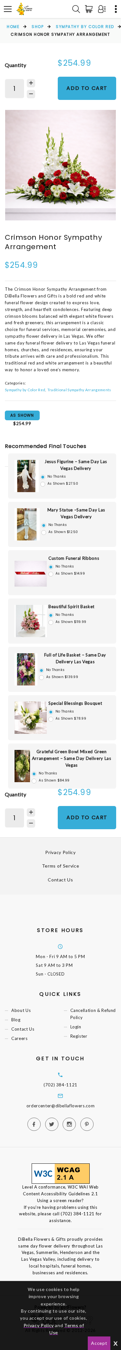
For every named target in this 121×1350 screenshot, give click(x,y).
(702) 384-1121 (60, 1084)
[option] (60, 165)
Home (13, 26)
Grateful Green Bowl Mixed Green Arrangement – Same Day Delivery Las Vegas (71, 758)
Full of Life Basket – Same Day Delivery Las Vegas (75, 658)
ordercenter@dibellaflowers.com (60, 1105)
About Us (21, 1010)
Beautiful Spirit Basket (71, 606)
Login (75, 1027)
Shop (38, 26)
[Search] (76, 9)
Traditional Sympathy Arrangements (79, 389)
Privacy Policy (60, 852)
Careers (19, 1038)
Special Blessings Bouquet (75, 703)
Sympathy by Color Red (85, 26)
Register (78, 1036)
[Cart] (90, 9)
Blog (16, 1020)
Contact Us (60, 879)
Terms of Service (60, 866)
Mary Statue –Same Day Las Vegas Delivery (76, 513)
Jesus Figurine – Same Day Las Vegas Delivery (76, 465)
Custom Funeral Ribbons (73, 558)
